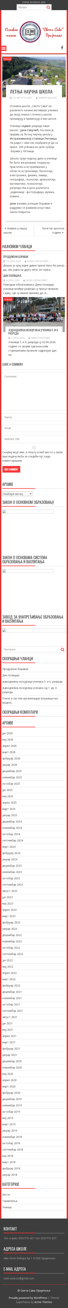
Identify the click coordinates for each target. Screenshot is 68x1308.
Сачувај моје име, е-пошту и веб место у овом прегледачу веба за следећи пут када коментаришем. (32, 456)
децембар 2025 (12, 771)
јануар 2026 (9, 764)
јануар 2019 (9, 1130)
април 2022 (9, 973)
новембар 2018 (12, 1137)
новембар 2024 (12, 828)
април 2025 (9, 802)
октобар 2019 (11, 1111)
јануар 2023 (9, 928)
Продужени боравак (15, 256)
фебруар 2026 (11, 758)
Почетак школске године (53, 230)
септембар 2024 (12, 840)
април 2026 (9, 746)
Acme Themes (43, 1302)
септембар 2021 (12, 1010)
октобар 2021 (11, 1004)
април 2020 (9, 1080)
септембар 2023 (12, 884)
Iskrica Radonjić (40, 337)
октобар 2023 (11, 878)
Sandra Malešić (48, 97)
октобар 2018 (11, 1143)
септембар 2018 (12, 1149)
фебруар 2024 (11, 853)
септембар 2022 (12, 954)
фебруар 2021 (11, 1048)
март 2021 (8, 1042)
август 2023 (9, 891)
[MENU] (3, 48)
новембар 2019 (12, 1105)
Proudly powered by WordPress (28, 1298)
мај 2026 (7, 739)
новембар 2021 (12, 998)
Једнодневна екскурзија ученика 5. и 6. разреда (33, 331)
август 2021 (9, 1017)
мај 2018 (7, 1156)
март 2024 (8, 846)
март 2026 (8, 752)
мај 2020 (7, 1074)
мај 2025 (7, 796)
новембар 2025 (12, 777)
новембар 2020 (12, 1067)
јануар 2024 (9, 859)
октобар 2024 (11, 834)
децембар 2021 (12, 992)
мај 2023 (7, 903)
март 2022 (8, 979)
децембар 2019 (12, 1099)
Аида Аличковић (38, 261)
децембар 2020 (12, 1061)
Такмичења (9, 1201)
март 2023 (8, 916)
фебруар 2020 (11, 1092)
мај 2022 (7, 966)
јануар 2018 (9, 1174)
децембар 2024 (12, 821)
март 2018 (8, 1162)
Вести (6, 1194)
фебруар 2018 (11, 1168)
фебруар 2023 (11, 922)
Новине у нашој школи (15, 230)
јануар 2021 (9, 1055)
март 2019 (8, 1124)
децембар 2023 (12, 865)
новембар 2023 (12, 872)
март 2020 (8, 1086)
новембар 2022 (12, 941)
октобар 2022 (11, 947)
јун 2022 (7, 960)
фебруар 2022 (11, 985)
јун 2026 (7, 733)
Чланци (7, 58)
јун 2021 (7, 1023)
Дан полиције (12, 275)
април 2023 (9, 910)
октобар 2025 (11, 783)
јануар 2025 (9, 815)
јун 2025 (7, 790)
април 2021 (9, 1036)
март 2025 (8, 809)
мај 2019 (7, 1118)
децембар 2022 (12, 935)
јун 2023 (7, 897)
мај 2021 (7, 1029)
